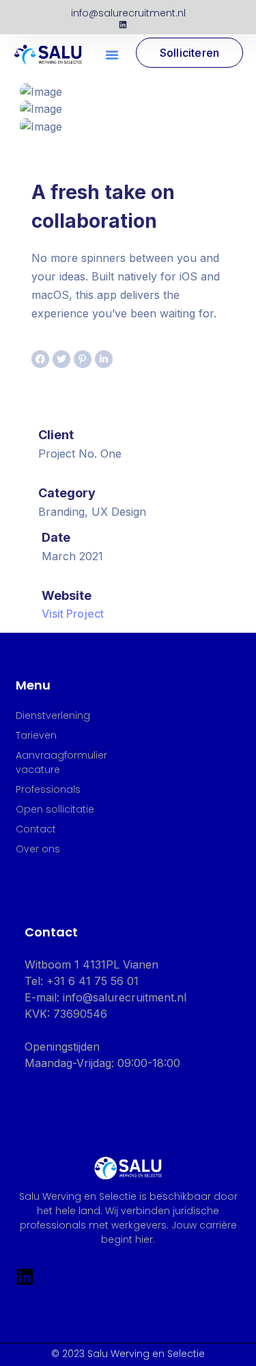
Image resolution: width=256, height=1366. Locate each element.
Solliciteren (189, 53)
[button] (112, 54)
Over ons (38, 849)
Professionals (48, 789)
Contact (36, 829)
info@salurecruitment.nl (128, 13)
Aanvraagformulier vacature (61, 762)
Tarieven (36, 735)
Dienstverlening (53, 715)
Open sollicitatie (55, 809)
